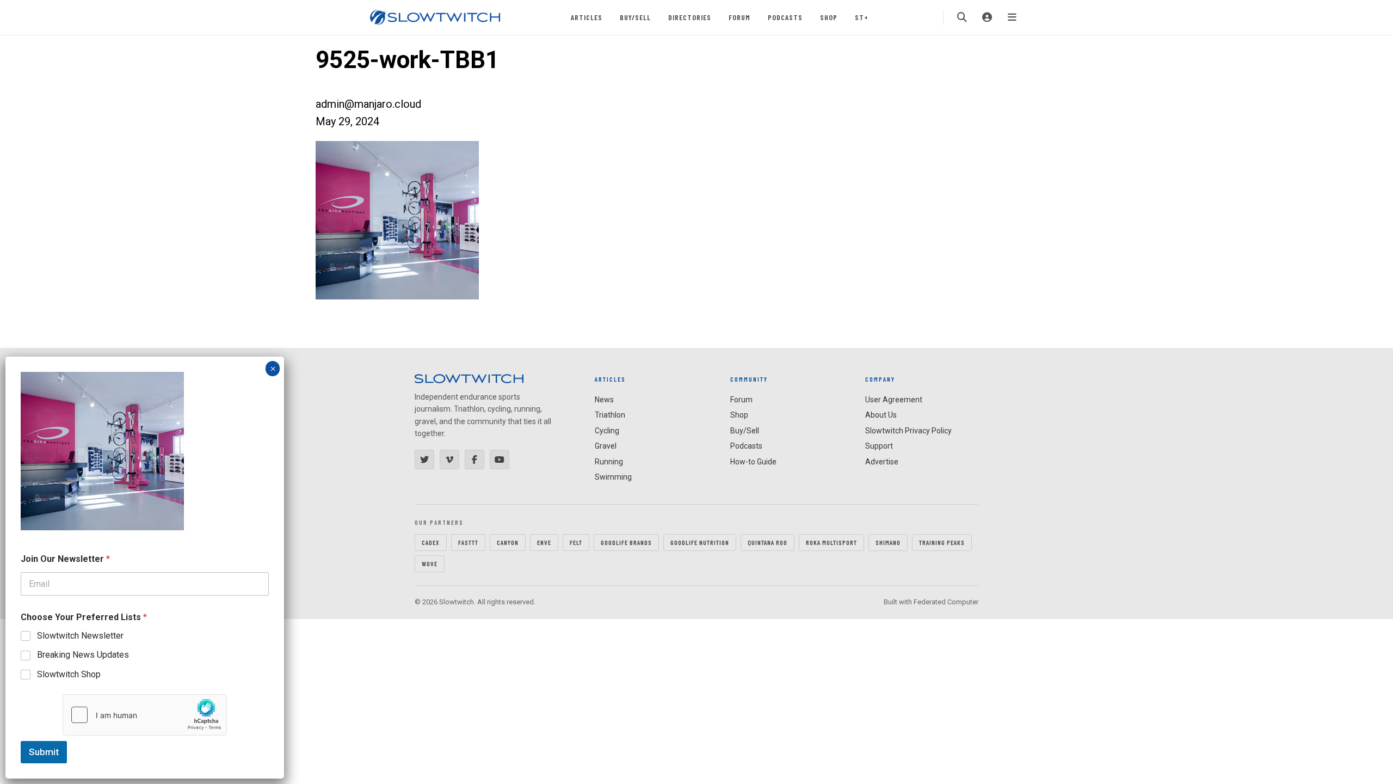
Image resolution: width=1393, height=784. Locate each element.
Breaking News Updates (83, 655)
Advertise (881, 461)
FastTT (468, 542)
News (604, 399)
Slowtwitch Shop (69, 674)
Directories (689, 17)
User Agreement (893, 399)
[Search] (962, 17)
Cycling (607, 430)
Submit (44, 751)
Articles (586, 17)
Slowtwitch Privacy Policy (908, 430)
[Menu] (1012, 17)
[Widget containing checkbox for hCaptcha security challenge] (145, 715)
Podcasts (785, 17)
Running (609, 461)
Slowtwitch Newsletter (80, 635)
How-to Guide (753, 461)
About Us (881, 415)
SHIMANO (888, 542)
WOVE (429, 563)
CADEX (431, 542)
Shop (828, 17)
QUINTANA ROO (767, 542)
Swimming (613, 477)
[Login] (987, 17)
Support (879, 446)
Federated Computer (946, 602)
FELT (576, 542)
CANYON (508, 542)
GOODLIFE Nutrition (699, 542)
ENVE (544, 542)
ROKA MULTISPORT (831, 542)
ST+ (861, 17)
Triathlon (610, 415)
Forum (739, 17)
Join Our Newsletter (65, 559)
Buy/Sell (635, 17)
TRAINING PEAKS (942, 542)
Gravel (606, 446)
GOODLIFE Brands (626, 542)
